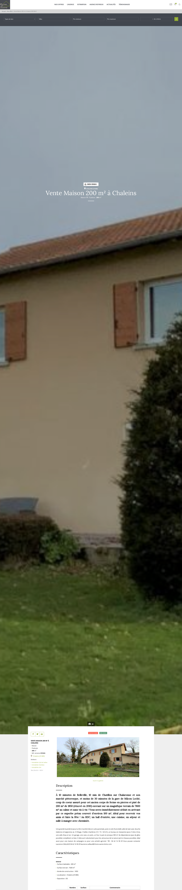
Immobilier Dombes (38, 765)
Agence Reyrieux (96, 4)
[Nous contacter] (171, 4)
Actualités (111, 4)
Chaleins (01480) (39, 756)
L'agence (70, 4)
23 (92, 724)
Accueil (4, 11)
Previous (59, 756)
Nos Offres (59, 4)
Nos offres (10, 11)
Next (136, 756)
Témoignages (124, 4)
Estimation (81, 4)
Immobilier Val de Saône (39, 762)
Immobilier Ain (36, 767)
